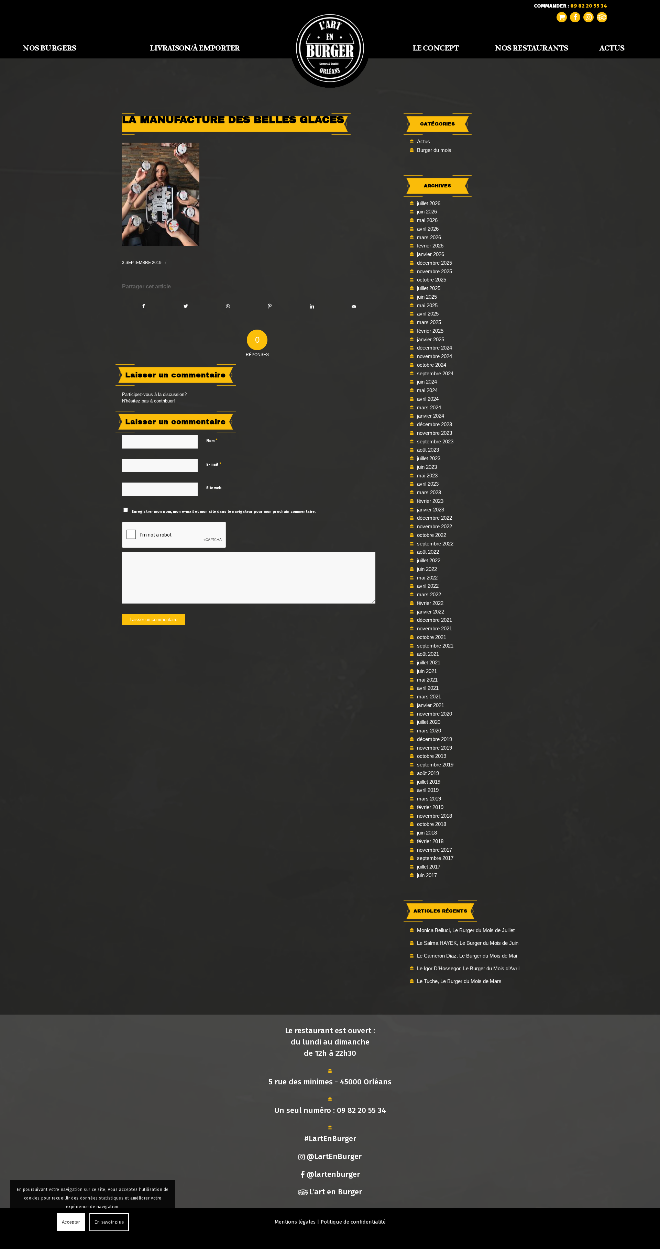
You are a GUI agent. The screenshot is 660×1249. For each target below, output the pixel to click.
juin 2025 (427, 297)
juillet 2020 (428, 722)
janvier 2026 (430, 254)
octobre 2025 (431, 280)
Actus (423, 141)
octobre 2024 (431, 365)
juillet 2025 (428, 288)
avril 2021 (428, 688)
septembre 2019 (435, 764)
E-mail (213, 464)
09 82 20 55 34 (361, 1110)
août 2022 (428, 552)
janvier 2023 (430, 509)
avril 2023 (428, 484)
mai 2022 (427, 578)
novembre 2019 (434, 748)
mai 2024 (427, 390)
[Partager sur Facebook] (143, 306)
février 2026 (430, 245)
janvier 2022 (430, 612)
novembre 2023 (434, 433)
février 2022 (430, 603)
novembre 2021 (434, 628)
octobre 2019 (431, 756)
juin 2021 (427, 671)
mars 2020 (429, 730)
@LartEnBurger (334, 1156)
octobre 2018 (431, 824)
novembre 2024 (434, 356)
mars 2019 (429, 799)
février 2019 (430, 807)
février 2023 (430, 501)
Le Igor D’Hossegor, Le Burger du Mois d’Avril (468, 968)
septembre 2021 (435, 646)
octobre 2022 (431, 535)
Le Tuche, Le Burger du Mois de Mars (459, 981)
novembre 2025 (434, 271)
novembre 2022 (434, 526)
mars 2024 (429, 407)
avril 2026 (428, 229)
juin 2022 (427, 569)
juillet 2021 (428, 662)
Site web (213, 488)
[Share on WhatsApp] (228, 306)
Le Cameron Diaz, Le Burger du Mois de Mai (467, 956)
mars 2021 (429, 696)
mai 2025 (427, 305)
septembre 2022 (435, 543)
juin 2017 (427, 875)
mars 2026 (429, 237)
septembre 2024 (435, 373)
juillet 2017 (428, 867)
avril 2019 (428, 790)
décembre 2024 (434, 348)
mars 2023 (429, 492)
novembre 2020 (434, 714)
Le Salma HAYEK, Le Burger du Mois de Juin (467, 943)
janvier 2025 (430, 339)
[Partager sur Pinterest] (269, 306)
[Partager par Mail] (354, 306)
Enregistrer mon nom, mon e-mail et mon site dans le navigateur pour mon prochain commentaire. (224, 511)
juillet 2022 (428, 560)
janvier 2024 (430, 416)
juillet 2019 (428, 782)
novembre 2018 (434, 816)
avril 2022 (428, 586)
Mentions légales (295, 1222)
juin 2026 (427, 211)
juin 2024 (427, 382)
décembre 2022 (434, 518)
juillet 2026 (428, 203)
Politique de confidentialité (353, 1222)
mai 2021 (427, 680)
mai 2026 (427, 220)
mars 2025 (429, 322)
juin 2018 (427, 833)
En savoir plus (109, 1222)
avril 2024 (428, 399)
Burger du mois (434, 150)
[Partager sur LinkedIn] (312, 306)
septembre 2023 (435, 441)
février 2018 (430, 841)
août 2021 (428, 654)
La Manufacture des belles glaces (233, 119)
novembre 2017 (434, 850)
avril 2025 (428, 314)
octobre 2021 (431, 637)
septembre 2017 (435, 858)
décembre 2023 (434, 424)
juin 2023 (427, 467)
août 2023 (428, 450)
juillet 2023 (428, 458)
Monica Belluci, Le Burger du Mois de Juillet (466, 930)
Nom (212, 440)
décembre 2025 (434, 263)
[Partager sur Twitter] (185, 306)
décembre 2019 (434, 739)
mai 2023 (427, 475)
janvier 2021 (430, 705)
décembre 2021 (434, 620)
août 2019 (428, 773)
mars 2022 (429, 594)
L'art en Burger (335, 1191)
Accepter (71, 1222)
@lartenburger (333, 1174)
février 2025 (430, 331)
